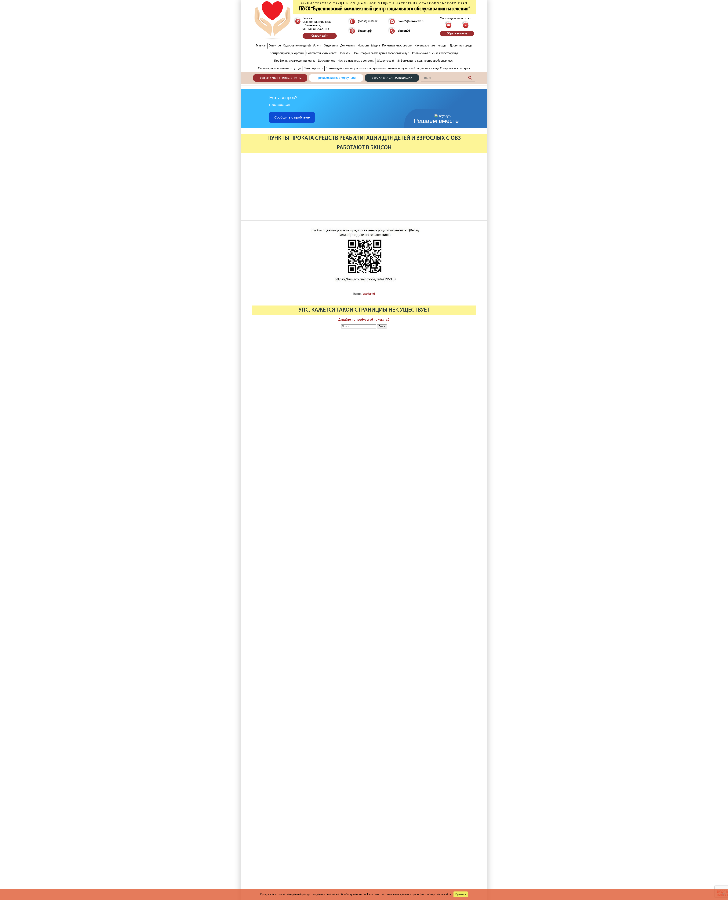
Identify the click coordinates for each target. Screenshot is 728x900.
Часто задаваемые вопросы (356, 60)
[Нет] (723, 894)
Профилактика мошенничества (294, 60)
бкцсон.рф (365, 30)
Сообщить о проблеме (292, 117)
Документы (347, 45)
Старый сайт (319, 35)
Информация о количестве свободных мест (425, 60)
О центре (275, 45)
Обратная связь (457, 33)
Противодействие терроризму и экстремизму (356, 68)
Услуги (317, 45)
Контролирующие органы (287, 53)
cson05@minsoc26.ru (411, 21)
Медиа (375, 45)
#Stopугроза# (386, 60)
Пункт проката (313, 68)
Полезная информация (397, 45)
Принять (460, 894)
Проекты (345, 53)
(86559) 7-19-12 (367, 21)
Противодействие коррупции (336, 77)
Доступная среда (461, 45)
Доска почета (327, 60)
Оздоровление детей (297, 45)
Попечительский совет (321, 53)
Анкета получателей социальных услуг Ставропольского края (429, 68)
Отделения (331, 45)
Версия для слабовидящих (392, 77)
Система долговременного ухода (279, 68)
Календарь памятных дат (431, 45)
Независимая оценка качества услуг (434, 53)
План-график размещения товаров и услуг (381, 53)
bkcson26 (404, 30)
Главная (261, 45)
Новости (363, 45)
